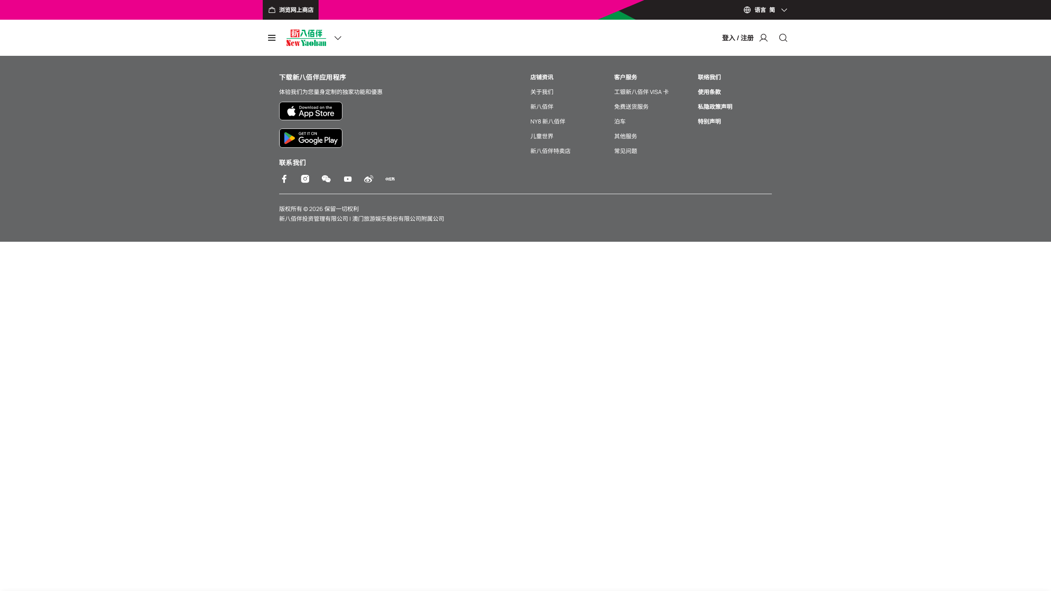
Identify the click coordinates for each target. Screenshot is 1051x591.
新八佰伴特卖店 (550, 151)
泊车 (620, 121)
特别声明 (709, 121)
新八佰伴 (541, 106)
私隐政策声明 (715, 106)
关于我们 (541, 92)
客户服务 (625, 77)
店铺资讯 (541, 77)
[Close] (783, 38)
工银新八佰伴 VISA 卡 (641, 92)
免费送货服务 (631, 106)
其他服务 (625, 136)
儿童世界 (541, 136)
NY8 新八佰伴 (547, 121)
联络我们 (709, 77)
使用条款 (709, 92)
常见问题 (625, 151)
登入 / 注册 (738, 37)
